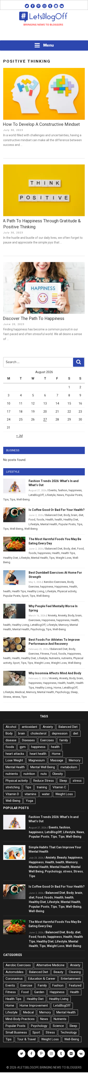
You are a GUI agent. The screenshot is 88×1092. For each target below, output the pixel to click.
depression (59, 733)
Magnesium (37, 760)
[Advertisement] (44, 34)
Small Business (16, 1032)
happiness (75, 490)
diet (81, 515)
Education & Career (41, 979)
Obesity (57, 774)
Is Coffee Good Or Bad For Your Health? (57, 510)
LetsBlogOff (36, 495)
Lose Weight (14, 760)
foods (40, 519)
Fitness (44, 653)
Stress (7, 696)
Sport (25, 595)
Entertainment (71, 979)
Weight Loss (63, 557)
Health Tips (68, 553)
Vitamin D (12, 794)
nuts (44, 774)
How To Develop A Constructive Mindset (41, 124)
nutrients (66, 658)
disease (11, 740)
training (42, 787)
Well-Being (23, 499)
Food (32, 519)
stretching (13, 787)
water (46, 794)
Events (52, 490)
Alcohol (11, 727)
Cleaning (75, 972)
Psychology (38, 629)
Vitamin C (59, 787)
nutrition (29, 774)
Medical (20, 692)
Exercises (34, 620)
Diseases (28, 740)
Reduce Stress (43, 781)
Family (42, 985)
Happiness (61, 586)
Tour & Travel (26, 1039)
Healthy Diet (70, 519)
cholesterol (38, 733)
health (58, 519)
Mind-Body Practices (20, 1019)
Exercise (34, 586)
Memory (63, 624)
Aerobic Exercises (55, 581)
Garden (39, 992)
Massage (56, 760)
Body (67, 515)
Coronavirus (14, 979)
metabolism (68, 767)
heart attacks (15, 754)
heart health (38, 754)
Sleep (74, 692)
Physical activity (66, 591)
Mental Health (48, 524)
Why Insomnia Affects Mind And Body (55, 673)
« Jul (19, 436)
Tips (6, 499)
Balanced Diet (53, 515)
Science (58, 1026)
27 (45, 419)
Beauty (62, 857)
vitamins (30, 794)
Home (57, 687)
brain (74, 515)
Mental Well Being (42, 767)
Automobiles (14, 972)
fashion (62, 490)
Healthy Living (35, 591)
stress (16, 696)
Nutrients (54, 658)
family (63, 740)
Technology (68, 1032)
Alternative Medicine (50, 965)
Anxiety (52, 615)
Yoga (29, 801)
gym (23, 747)
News (60, 495)
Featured (75, 985)
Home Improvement (34, 1005)
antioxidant (29, 727)
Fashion (57, 985)
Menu (48, 45)
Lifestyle (50, 495)
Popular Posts (73, 495)
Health (49, 519)
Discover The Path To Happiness (33, 318)
